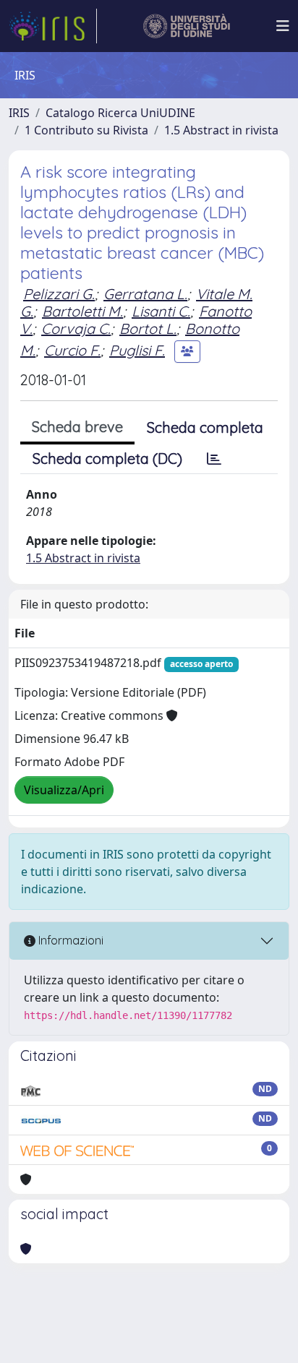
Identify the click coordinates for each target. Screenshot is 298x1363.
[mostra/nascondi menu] (282, 26)
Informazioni (69, 940)
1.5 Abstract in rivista (221, 130)
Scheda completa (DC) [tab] (107, 459)
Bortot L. (147, 328)
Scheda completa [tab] (205, 427)
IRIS (19, 113)
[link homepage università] (186, 26)
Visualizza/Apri (64, 790)
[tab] (214, 459)
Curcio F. (72, 350)
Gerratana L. (145, 294)
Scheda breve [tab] (77, 427)
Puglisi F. (137, 350)
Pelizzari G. (59, 294)
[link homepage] (53, 26)
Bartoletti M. (82, 311)
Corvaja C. (76, 328)
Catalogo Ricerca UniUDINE (120, 113)
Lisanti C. (161, 311)
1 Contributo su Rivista (86, 130)
